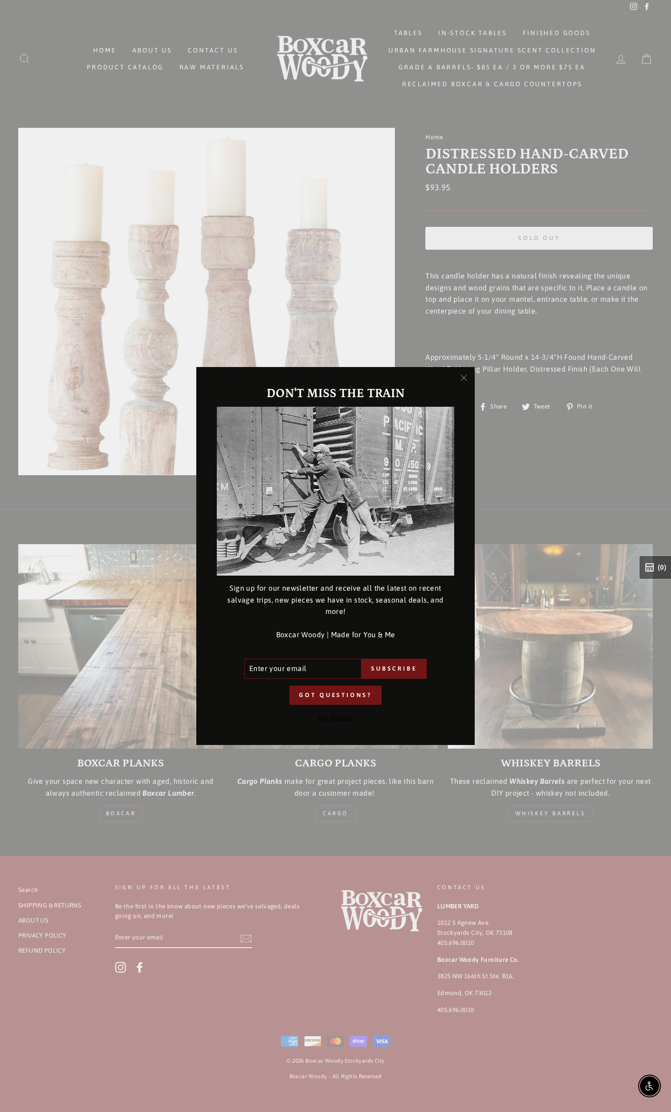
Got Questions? (335, 695)
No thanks (335, 717)
